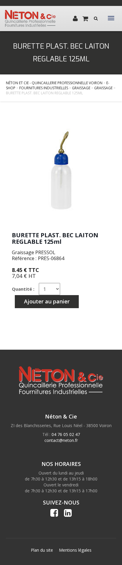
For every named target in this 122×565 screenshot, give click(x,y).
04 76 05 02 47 (66, 434)
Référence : (24, 258)
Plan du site (42, 550)
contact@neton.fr (61, 440)
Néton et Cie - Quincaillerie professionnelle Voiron (54, 82)
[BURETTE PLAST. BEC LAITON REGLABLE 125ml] (61, 169)
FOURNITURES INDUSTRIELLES (43, 87)
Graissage (103, 87)
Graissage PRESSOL (33, 252)
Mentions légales (75, 550)
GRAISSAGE (81, 87)
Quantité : (23, 289)
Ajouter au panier (47, 301)
